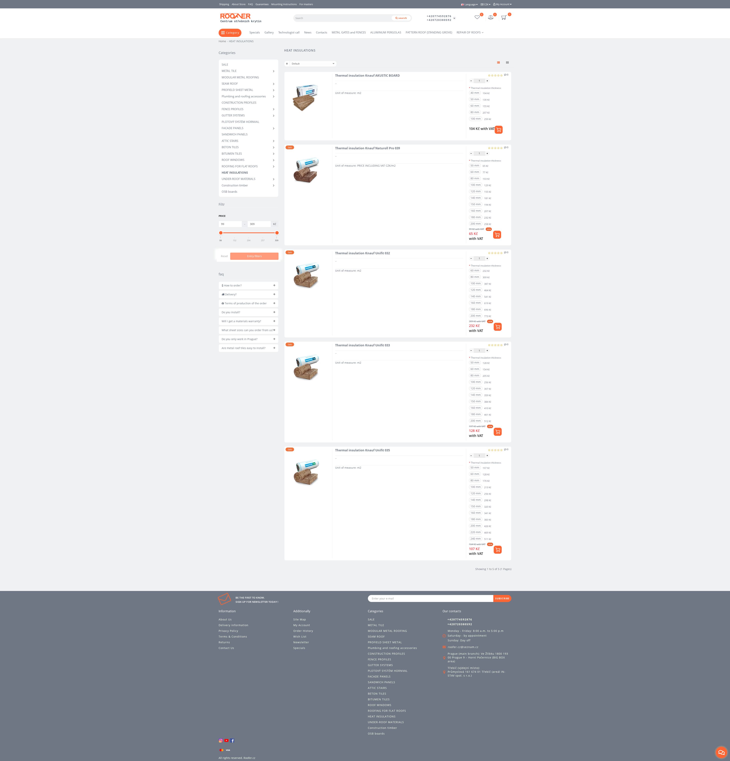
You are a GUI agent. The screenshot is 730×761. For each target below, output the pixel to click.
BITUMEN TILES (232, 153)
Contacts (321, 32)
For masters (306, 4)
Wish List (299, 636)
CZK (486, 4)
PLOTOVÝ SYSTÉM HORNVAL (240, 122)
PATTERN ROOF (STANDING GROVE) (429, 32)
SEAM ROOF (230, 83)
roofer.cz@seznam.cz (463, 647)
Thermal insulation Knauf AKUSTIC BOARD (367, 75)
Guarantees (262, 4)
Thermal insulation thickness (486, 88)
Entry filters (254, 256)
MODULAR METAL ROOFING (240, 77)
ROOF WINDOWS (233, 160)
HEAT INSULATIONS (235, 172)
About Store (238, 4)
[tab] (249, 285)
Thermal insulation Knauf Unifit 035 (362, 450)
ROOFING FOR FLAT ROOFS (240, 166)
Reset (224, 256)
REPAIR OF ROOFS (469, 32)
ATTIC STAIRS (230, 141)
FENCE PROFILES (232, 109)
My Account (502, 4)
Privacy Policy (228, 631)
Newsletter (301, 642)
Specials (254, 32)
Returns (224, 642)
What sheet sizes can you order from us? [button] (247, 330)
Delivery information (233, 625)
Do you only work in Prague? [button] (239, 339)
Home (222, 41)
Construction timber (235, 185)
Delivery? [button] (230, 294)
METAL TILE (229, 71)
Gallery (269, 32)
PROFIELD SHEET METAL (237, 90)
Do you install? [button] (231, 312)
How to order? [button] (232, 285)
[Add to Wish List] (326, 84)
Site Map (299, 619)
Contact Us (226, 648)
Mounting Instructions (284, 4)
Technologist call (289, 32)
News (307, 32)
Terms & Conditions (233, 636)
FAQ (250, 4)
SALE (225, 64)
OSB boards (229, 191)
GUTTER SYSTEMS (233, 115)
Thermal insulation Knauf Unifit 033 (362, 345)
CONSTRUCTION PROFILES (239, 102)
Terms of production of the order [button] (245, 303)
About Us (225, 619)
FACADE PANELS (232, 128)
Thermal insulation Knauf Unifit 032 (362, 253)
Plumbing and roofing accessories (244, 96)
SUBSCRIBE (502, 598)
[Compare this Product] (326, 91)
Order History (303, 631)
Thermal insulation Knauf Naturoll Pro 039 (367, 148)
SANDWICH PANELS (235, 134)
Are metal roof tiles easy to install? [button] (243, 348)
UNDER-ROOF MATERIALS (238, 179)
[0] (491, 18)
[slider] (220, 233)
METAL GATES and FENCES (349, 32)
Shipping (224, 4)
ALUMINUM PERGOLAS (385, 32)
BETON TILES (230, 147)
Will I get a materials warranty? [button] (241, 321)
